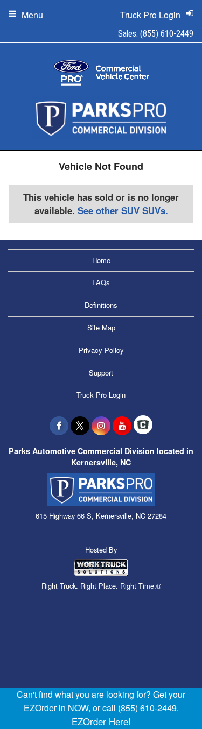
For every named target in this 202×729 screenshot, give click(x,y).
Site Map (101, 327)
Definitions (101, 305)
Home (101, 260)
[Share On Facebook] (59, 425)
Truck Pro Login (101, 395)
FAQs (101, 282)
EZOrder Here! (101, 721)
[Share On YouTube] (122, 425)
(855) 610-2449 (166, 34)
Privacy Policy (101, 350)
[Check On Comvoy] (143, 425)
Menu (32, 15)
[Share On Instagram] (101, 425)
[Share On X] (80, 425)
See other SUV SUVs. (123, 210)
